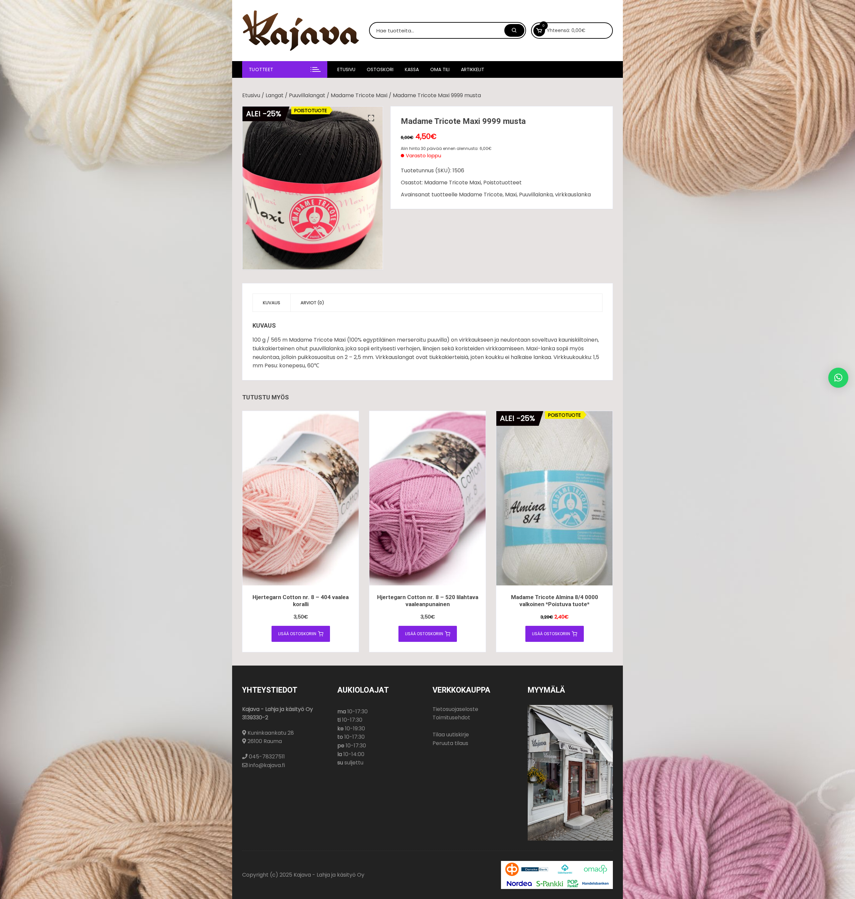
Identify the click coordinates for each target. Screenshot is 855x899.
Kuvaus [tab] (271, 303)
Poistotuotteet (502, 182)
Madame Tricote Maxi (359, 95)
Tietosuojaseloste (455, 709)
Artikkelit (472, 69)
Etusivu (346, 69)
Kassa (412, 69)
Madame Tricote (481, 194)
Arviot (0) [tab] (312, 303)
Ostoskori (380, 69)
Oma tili (440, 69)
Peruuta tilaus (450, 743)
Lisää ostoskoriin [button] (297, 634)
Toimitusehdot (451, 717)
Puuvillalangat (307, 95)
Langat (275, 95)
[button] (371, 118)
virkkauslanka (573, 194)
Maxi (511, 194)
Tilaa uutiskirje (451, 734)
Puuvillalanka (536, 194)
